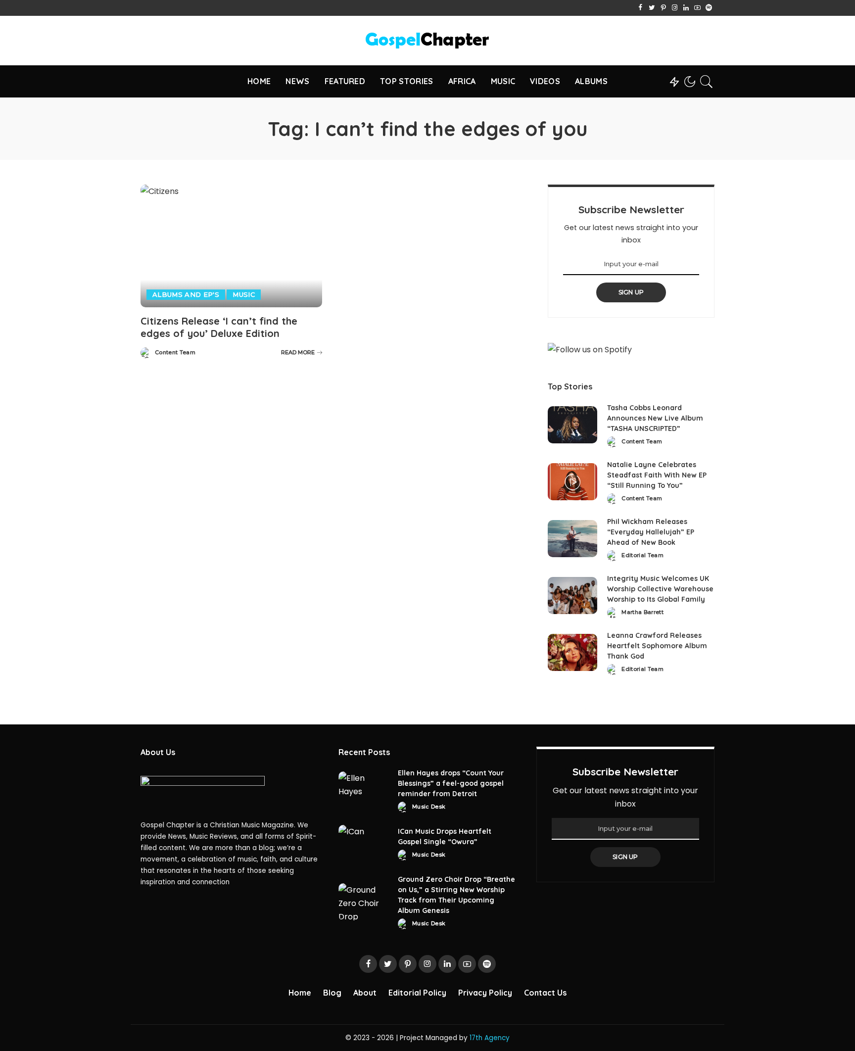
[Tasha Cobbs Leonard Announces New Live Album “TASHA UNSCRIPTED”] (572, 424)
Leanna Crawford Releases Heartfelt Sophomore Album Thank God (657, 646)
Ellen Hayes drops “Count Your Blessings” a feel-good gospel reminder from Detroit (451, 783)
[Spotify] (708, 8)
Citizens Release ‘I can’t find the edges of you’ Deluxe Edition (219, 327)
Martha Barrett (642, 612)
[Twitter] (652, 8)
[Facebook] (640, 8)
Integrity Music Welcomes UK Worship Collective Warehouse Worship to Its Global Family (660, 589)
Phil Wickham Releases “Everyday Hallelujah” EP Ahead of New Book (650, 532)
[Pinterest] (663, 8)
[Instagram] (674, 8)
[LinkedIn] (686, 8)
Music (244, 294)
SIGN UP (631, 292)
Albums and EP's (185, 294)
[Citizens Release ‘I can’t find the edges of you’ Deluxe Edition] (231, 246)
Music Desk (428, 807)
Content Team (175, 352)
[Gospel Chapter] (427, 40)
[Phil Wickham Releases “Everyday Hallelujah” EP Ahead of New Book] (572, 538)
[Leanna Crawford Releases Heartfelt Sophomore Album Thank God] (572, 652)
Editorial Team (642, 555)
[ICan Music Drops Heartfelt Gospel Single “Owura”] (363, 843)
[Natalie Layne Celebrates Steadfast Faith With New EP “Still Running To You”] (572, 481)
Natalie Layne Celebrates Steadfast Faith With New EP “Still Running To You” (657, 475)
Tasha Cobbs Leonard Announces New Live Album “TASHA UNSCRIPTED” (655, 418)
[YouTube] (697, 8)
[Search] (706, 81)
